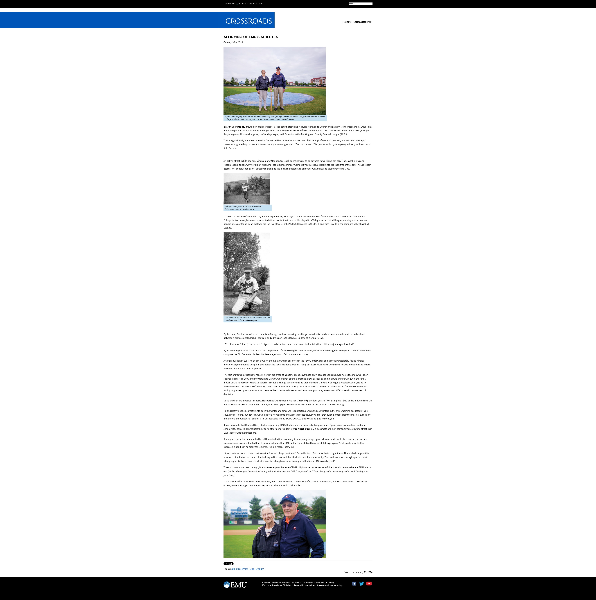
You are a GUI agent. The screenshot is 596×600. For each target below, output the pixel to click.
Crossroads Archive (357, 22)
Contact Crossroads (250, 4)
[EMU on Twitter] (362, 585)
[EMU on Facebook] (355, 585)
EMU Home (230, 4)
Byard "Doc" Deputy (253, 569)
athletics (236, 569)
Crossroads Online (246, 20)
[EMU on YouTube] (369, 585)
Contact (266, 582)
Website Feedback (281, 582)
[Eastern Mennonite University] (235, 586)
